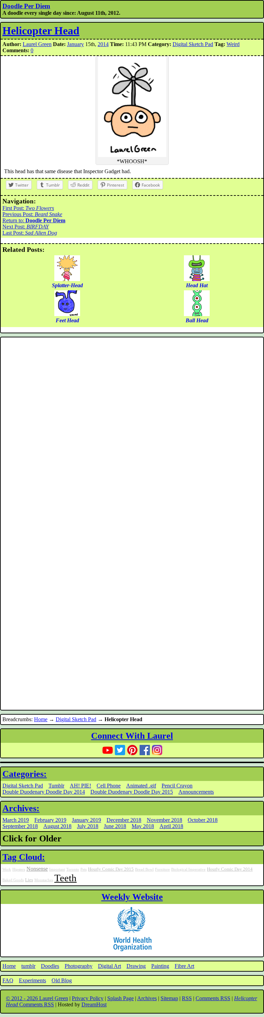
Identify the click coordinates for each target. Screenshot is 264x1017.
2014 (103, 44)
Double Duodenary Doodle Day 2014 (43, 792)
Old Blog (62, 980)
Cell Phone (109, 786)
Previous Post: (32, 214)
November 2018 (164, 820)
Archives (147, 998)
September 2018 (20, 826)
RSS (187, 998)
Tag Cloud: (23, 857)
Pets (83, 869)
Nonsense (37, 869)
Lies (29, 880)
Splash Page (120, 998)
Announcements (196, 792)
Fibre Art (184, 966)
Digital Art (109, 966)
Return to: (33, 220)
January (75, 44)
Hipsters (18, 869)
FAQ (7, 980)
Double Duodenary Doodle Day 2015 (131, 792)
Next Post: (25, 227)
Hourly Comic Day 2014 (230, 869)
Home (40, 719)
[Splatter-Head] (67, 279)
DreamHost (94, 1004)
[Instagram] (157, 750)
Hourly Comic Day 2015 (111, 869)
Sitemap (169, 998)
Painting (160, 966)
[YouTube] (107, 750)
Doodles (50, 966)
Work (6, 869)
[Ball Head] (197, 314)
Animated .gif (141, 786)
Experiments (32, 980)
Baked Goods (13, 880)
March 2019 (15, 820)
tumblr (28, 966)
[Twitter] (120, 750)
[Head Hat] (197, 279)
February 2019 (50, 820)
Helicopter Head (40, 30)
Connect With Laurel (132, 736)
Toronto (72, 869)
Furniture (162, 869)
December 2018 (124, 820)
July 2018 (87, 826)
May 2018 (143, 826)
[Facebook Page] (145, 750)
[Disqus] (132, 431)
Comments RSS (213, 998)
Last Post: (29, 233)
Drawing (136, 966)
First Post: (28, 208)
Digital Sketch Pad (193, 44)
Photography (78, 966)
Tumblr (56, 786)
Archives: (21, 808)
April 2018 (171, 826)
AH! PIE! (80, 786)
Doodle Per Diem (26, 6)
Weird (233, 44)
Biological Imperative (188, 869)
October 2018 (203, 820)
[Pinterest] (132, 750)
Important (57, 869)
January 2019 (86, 820)
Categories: (24, 774)
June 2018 (115, 826)
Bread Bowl (144, 869)
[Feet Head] (67, 314)
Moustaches (43, 880)
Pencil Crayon (177, 786)
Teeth (65, 877)
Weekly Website (132, 897)
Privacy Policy (87, 998)
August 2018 (57, 826)
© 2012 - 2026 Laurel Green (37, 998)
